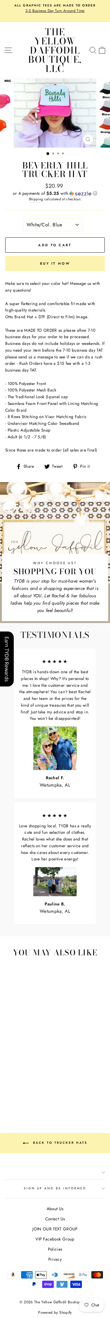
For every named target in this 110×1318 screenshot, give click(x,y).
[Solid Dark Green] (24, 1078)
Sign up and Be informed (55, 1188)
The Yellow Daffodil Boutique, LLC (55, 50)
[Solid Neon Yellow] (20, 1096)
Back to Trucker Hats (59, 1142)
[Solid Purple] (31, 1084)
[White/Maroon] (38, 1049)
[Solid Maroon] (17, 1073)
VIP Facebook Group (54, 1239)
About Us (55, 1209)
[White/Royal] (31, 1061)
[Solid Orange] (10, 1078)
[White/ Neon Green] (17, 1090)
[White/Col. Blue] (38, 1061)
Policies (55, 1249)
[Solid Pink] (38, 1073)
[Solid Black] (38, 1084)
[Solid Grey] (10, 1090)
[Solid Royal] (10, 1084)
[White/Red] (10, 1055)
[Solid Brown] (38, 1067)
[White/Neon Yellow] (13, 1096)
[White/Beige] (24, 1049)
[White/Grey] (17, 1049)
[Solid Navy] (38, 1078)
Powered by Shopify (55, 1312)
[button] (55, 193)
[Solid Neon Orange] (34, 1096)
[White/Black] (10, 1049)
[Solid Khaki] (31, 1067)
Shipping (36, 199)
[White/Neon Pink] (31, 1090)
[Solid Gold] (17, 1078)
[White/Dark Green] (17, 1061)
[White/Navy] (10, 1067)
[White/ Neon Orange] (27, 1096)
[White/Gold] (38, 1055)
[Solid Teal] (24, 1084)
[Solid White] (10, 1073)
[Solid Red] (24, 1073)
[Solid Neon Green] (24, 1090)
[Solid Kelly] (31, 1078)
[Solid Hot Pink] (31, 1073)
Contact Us (55, 1219)
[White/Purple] (17, 1067)
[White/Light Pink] (24, 1055)
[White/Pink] (17, 1055)
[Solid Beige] (24, 1067)
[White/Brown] (31, 1049)
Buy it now (55, 263)
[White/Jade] (24, 1061)
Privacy (55, 1259)
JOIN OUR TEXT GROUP (54, 1229)
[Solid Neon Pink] (38, 1090)
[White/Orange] (31, 1055)
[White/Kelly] (10, 1061)
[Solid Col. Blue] (17, 1084)
